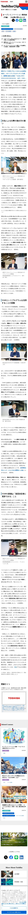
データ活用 (8, 31)
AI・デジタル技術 (18, 29)
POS (4, 818)
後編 (15, 667)
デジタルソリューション (7, 29)
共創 (14, 31)
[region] (14, 900)
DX (3, 31)
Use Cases (5, 26)
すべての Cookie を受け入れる (14, 912)
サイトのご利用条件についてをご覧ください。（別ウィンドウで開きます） (13, 904)
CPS (4, 782)
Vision (5, 750)
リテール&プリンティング (8, 815)
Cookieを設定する (14, 908)
